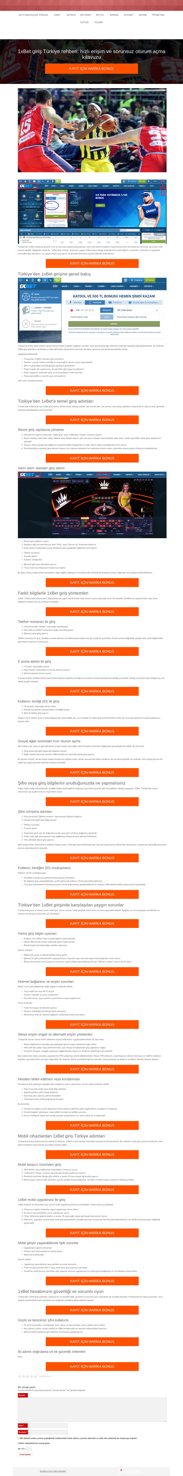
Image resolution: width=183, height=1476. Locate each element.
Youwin (98, 22)
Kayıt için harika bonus (91, 69)
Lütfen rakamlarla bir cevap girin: (34, 1443)
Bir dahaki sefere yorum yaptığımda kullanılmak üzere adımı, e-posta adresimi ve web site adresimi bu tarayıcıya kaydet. (78, 1438)
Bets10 (100, 15)
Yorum (22, 1395)
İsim (21, 1425)
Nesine (143, 15)
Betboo (71, 15)
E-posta (23, 1432)
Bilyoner (85, 15)
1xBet (57, 15)
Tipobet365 (158, 15)
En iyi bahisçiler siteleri (33, 15)
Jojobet (129, 15)
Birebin (114, 15)
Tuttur (84, 22)
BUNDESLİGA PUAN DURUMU (53, 1471)
